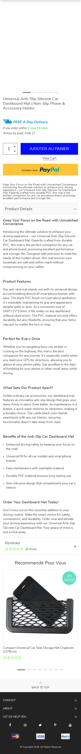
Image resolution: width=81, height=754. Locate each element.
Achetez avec (30, 170)
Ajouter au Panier (49, 149)
